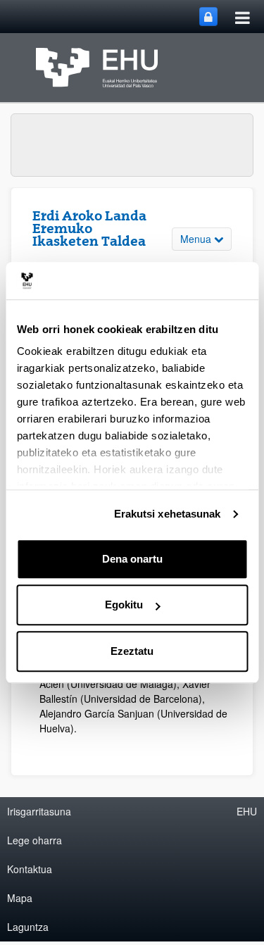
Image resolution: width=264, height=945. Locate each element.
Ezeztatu (132, 651)
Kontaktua (29, 869)
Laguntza (28, 927)
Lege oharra (34, 840)
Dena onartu (132, 559)
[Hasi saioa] (208, 16)
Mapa (19, 898)
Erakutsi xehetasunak (167, 514)
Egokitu (124, 605)
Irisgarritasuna (39, 811)
